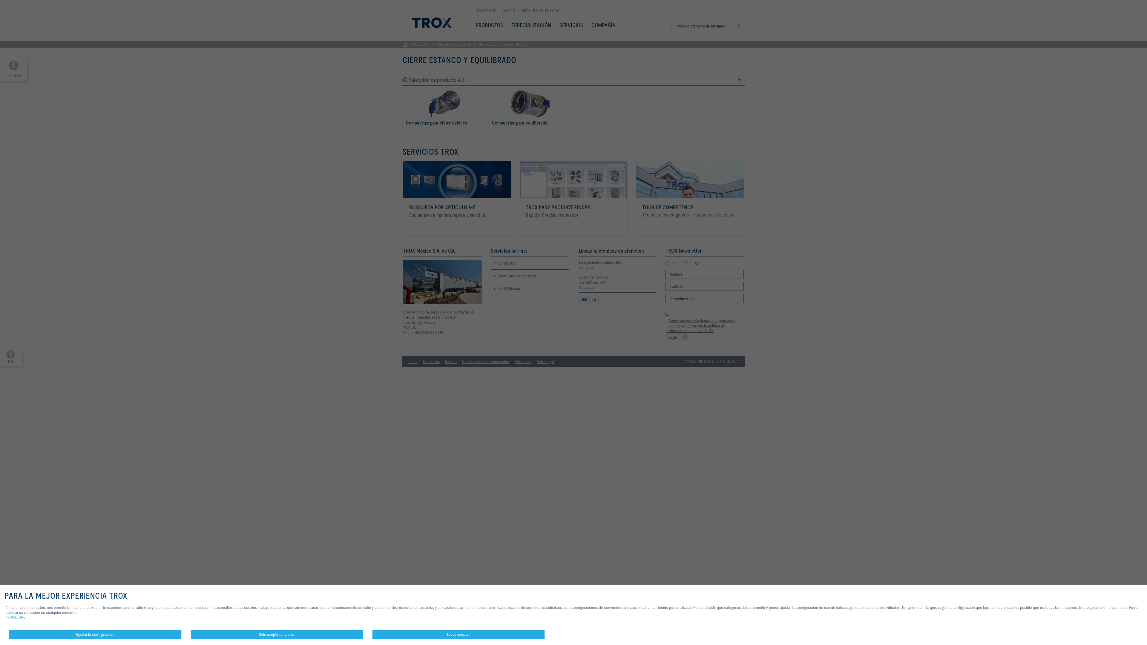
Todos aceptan (458, 634)
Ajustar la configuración (95, 634)
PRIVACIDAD (15, 617)
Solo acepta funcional (277, 634)
